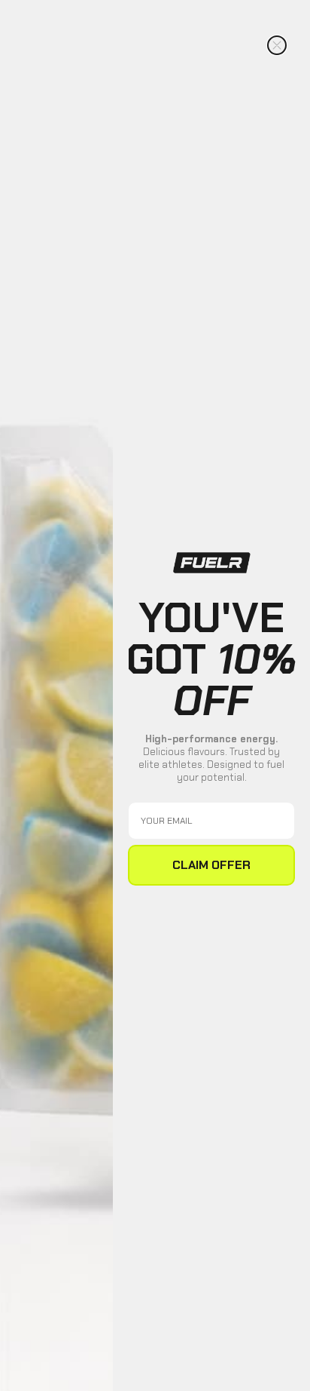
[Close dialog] (277, 45)
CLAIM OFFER (211, 865)
